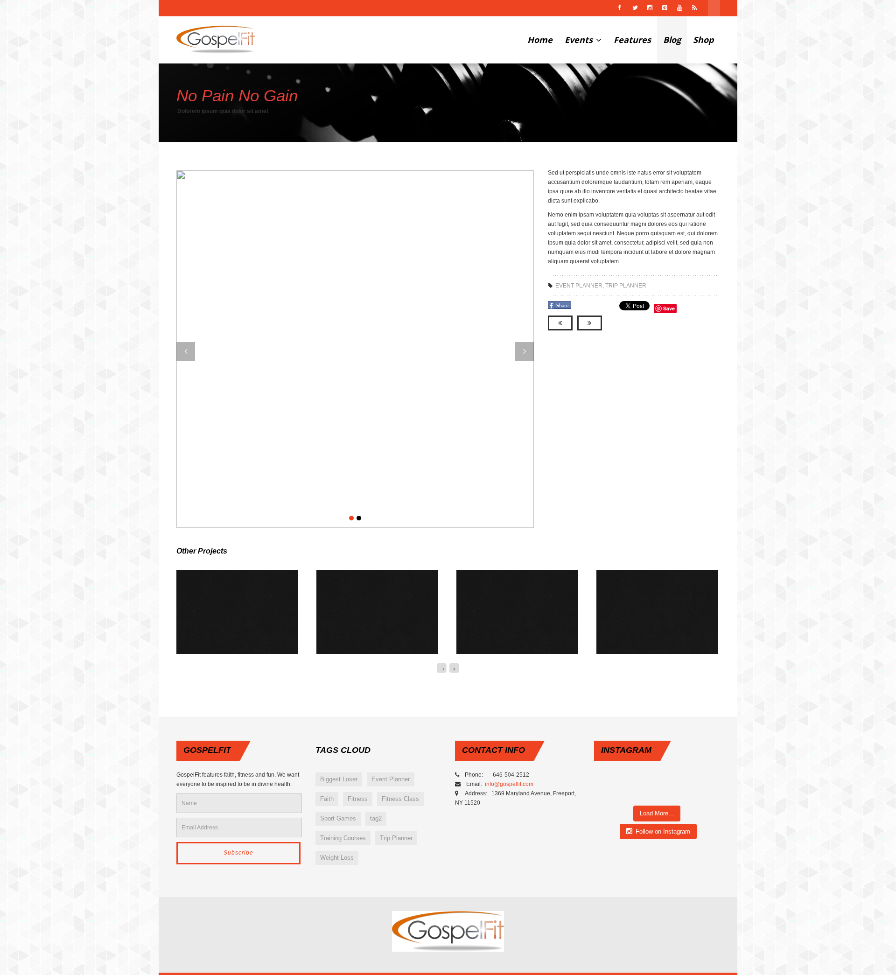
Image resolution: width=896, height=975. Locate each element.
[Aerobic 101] (226, 622)
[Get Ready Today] (366, 622)
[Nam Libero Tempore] (646, 622)
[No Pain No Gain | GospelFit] (215, 39)
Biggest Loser (338, 779)
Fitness (358, 798)
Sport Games (338, 818)
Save (669, 308)
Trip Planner (625, 285)
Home (540, 39)
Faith (327, 798)
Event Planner (578, 285)
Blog (672, 39)
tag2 (376, 818)
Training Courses (343, 838)
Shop (703, 39)
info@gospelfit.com (510, 784)
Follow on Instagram (663, 831)
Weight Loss (337, 857)
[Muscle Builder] (506, 622)
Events (580, 39)
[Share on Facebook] (560, 308)
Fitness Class (400, 798)
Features (632, 39)
